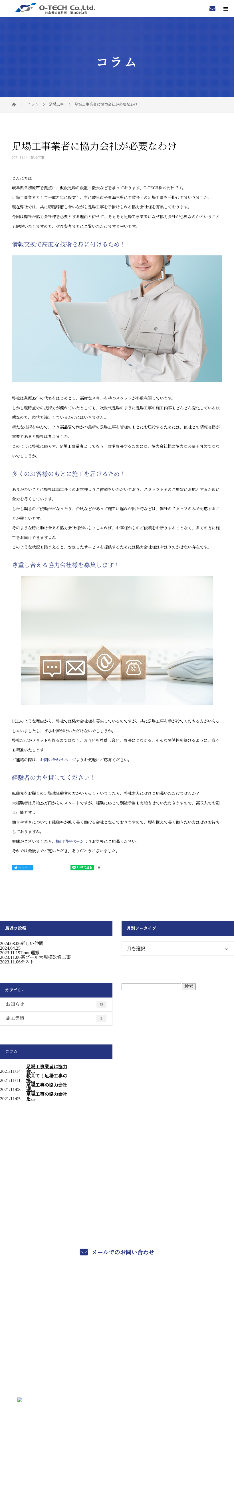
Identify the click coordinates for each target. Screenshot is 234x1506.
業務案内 (117, 1308)
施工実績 (54, 1018)
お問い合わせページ (58, 760)
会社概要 (117, 1349)
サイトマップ (117, 1376)
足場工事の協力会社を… (46, 1096)
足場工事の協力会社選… (46, 1087)
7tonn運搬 (30, 952)
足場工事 (56, 104)
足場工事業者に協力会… (46, 1069)
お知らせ (54, 1004)
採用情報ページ (70, 841)
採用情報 (117, 1335)
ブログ (117, 1362)
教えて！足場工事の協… (46, 1078)
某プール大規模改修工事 (46, 957)
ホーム (117, 1295)
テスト (27, 961)
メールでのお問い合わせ (122, 1252)
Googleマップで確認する (117, 1427)
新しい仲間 (32, 943)
